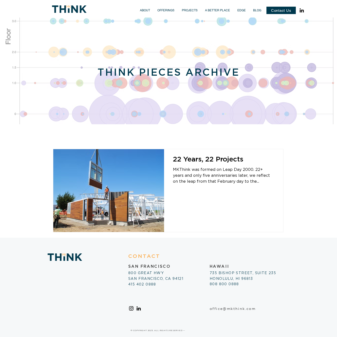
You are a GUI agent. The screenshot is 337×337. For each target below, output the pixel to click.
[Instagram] (131, 308)
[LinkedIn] (302, 10)
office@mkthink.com (233, 309)
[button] (145, 10)
